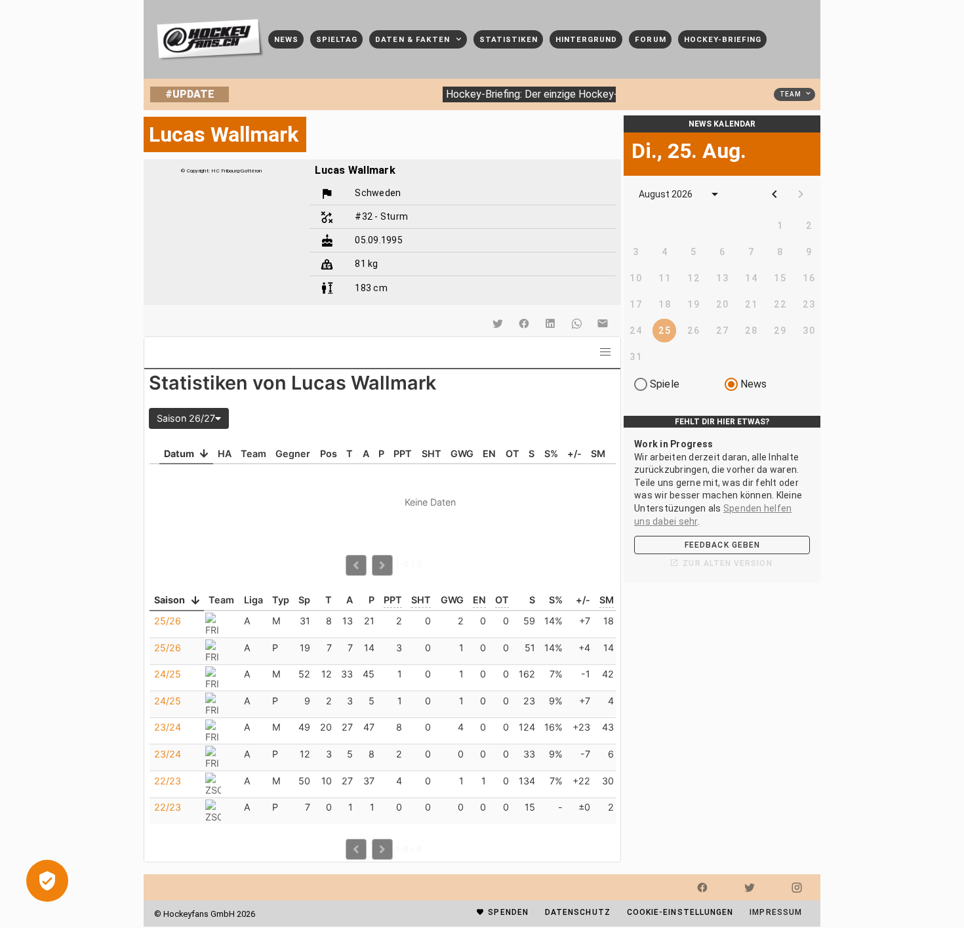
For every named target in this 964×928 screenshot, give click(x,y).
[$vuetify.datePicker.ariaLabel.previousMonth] (774, 194)
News (753, 384)
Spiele (664, 384)
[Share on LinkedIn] (550, 323)
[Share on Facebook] (524, 323)
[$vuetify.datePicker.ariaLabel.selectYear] (715, 194)
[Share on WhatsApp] (576, 323)
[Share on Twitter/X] (498, 323)
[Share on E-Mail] (603, 323)
